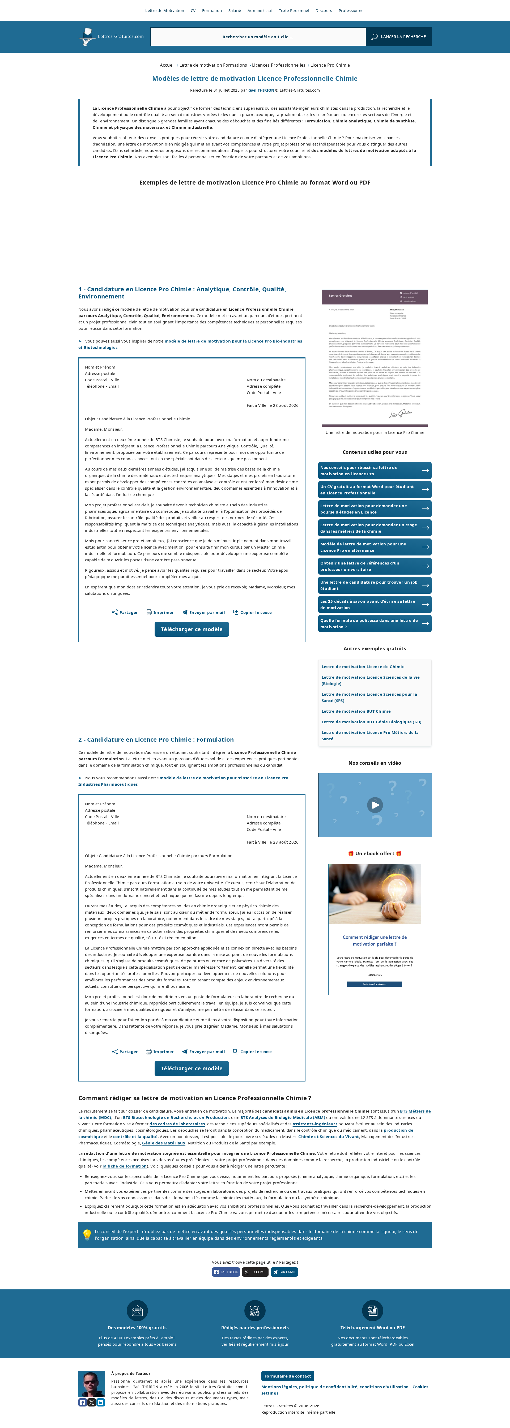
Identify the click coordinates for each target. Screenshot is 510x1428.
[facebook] (82, 1402)
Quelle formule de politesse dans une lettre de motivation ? (369, 623)
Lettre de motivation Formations (213, 65)
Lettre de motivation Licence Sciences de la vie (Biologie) (371, 680)
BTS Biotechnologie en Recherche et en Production (176, 1117)
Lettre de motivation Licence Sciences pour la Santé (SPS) (369, 697)
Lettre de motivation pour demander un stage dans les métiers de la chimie (368, 528)
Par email (287, 1272)
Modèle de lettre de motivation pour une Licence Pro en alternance (363, 547)
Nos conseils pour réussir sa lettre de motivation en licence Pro (358, 470)
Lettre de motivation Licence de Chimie (363, 666)
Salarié (234, 10)
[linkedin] (100, 1402)
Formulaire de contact (288, 1376)
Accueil (167, 65)
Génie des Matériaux (163, 1142)
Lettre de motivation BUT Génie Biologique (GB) (372, 721)
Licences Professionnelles (279, 65)
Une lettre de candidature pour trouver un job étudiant (369, 585)
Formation (212, 10)
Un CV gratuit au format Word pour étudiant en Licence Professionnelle (367, 489)
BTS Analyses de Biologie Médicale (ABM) (282, 1117)
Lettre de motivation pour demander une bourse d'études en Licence (363, 509)
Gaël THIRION (261, 90)
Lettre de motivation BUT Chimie (356, 711)
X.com (258, 1272)
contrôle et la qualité (135, 1136)
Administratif (260, 10)
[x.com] (91, 1402)
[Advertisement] (255, 235)
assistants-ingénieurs (315, 1123)
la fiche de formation (125, 1166)
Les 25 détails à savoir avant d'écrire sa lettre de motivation (367, 604)
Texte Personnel (294, 10)
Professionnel (352, 10)
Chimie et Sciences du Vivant (328, 1136)
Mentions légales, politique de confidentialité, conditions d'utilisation (335, 1386)
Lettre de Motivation (164, 10)
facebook (229, 1272)
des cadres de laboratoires (177, 1123)
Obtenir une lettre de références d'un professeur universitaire (360, 566)
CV (193, 10)
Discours (324, 10)
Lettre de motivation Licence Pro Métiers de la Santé (370, 735)
